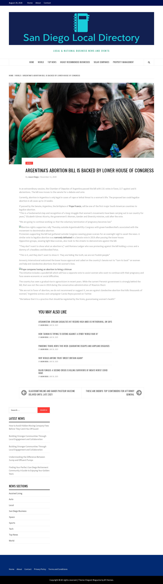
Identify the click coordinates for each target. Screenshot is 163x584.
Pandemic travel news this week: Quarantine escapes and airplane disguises (74, 346)
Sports (12, 522)
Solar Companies (101, 62)
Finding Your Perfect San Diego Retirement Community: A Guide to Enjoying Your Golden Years (29, 470)
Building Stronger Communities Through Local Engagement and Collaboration (27, 438)
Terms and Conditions (57, 569)
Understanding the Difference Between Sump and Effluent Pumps (27, 459)
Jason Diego (33, 177)
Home (30, 3)
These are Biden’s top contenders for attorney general (110, 392)
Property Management (123, 62)
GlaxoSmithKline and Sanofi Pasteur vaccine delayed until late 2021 (52, 392)
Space (12, 517)
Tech (11, 528)
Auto (11, 499)
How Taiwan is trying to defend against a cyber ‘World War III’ (68, 333)
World (41, 62)
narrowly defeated (63, 237)
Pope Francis (75, 206)
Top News (52, 62)
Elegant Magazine (93, 580)
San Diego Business (17, 511)
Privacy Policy (40, 569)
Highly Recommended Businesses (75, 62)
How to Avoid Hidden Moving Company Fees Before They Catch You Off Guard (29, 427)
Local (11, 505)
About (38, 3)
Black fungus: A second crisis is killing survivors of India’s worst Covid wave (73, 372)
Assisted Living (15, 493)
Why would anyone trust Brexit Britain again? (60, 358)
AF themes (108, 580)
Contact (47, 3)
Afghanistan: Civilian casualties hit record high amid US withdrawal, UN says (75, 321)
